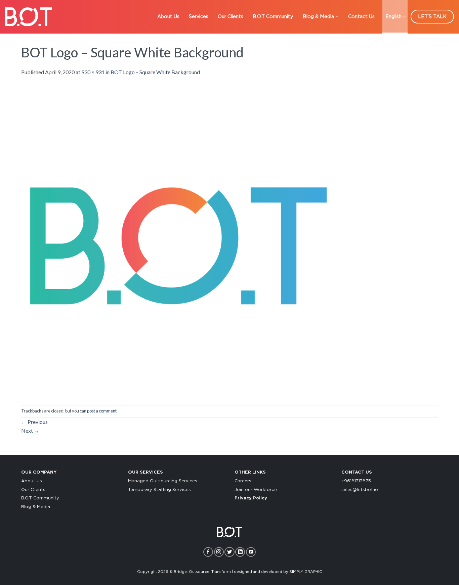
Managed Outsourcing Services (162, 481)
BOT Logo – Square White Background (155, 72)
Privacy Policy (251, 498)
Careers (243, 481)
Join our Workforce (256, 490)
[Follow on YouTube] (251, 552)
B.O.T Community (273, 16)
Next (30, 430)
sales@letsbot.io (359, 490)
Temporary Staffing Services (159, 490)
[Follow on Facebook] (208, 552)
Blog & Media (318, 16)
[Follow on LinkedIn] (240, 552)
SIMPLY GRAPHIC (305, 572)
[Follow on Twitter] (229, 552)
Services (198, 16)
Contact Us (361, 16)
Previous (34, 422)
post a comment (102, 410)
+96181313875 (356, 481)
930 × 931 (93, 72)
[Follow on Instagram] (219, 552)
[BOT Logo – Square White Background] (177, 240)
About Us (168, 16)
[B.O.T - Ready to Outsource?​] (28, 16)
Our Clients (230, 16)
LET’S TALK (432, 16)
